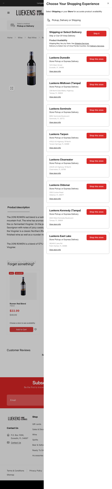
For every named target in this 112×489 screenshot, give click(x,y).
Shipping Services (82, 43)
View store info (55, 71)
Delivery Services (97, 46)
